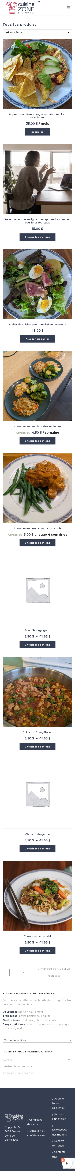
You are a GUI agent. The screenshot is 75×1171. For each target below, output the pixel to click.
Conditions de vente (34, 1122)
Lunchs (7, 1059)
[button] (37, 132)
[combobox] (37, 1040)
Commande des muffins (59, 1132)
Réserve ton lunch (58, 1143)
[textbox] (37, 1040)
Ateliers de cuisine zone (17, 1066)
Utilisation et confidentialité (36, 1133)
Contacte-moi (59, 1154)
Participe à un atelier (59, 1116)
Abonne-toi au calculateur (58, 1103)
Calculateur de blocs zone (19, 1073)
